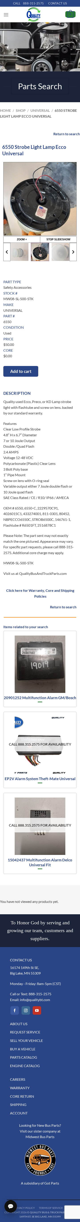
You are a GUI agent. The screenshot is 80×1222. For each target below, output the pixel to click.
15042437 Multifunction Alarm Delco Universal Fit (40, 862)
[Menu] (6, 14)
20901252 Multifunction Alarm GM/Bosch (40, 697)
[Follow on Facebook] (14, 1010)
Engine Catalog (25, 1066)
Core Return (22, 1096)
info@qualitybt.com (35, 1000)
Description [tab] (17, 393)
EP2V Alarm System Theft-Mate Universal (40, 778)
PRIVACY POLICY (24, 1208)
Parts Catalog (23, 1057)
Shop (21, 110)
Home (5, 110)
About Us (18, 1024)
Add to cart (20, 371)
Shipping (18, 1104)
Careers (17, 1079)
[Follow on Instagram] (26, 1010)
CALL (28, 3)
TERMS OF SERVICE (51, 1208)
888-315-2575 (40, 994)
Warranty (20, 1088)
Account (19, 1113)
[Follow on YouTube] (37, 1010)
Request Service (25, 1032)
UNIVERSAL (40, 110)
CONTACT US (57, 3)
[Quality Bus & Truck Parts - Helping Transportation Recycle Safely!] (33, 14)
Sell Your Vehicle (26, 1040)
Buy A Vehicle (22, 1049)
